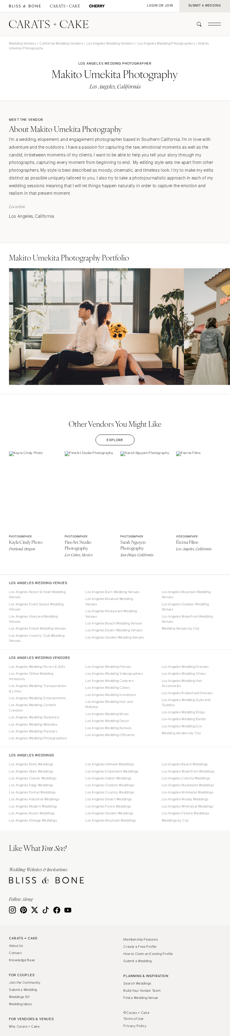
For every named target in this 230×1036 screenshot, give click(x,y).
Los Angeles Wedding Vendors (110, 43)
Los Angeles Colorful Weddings (186, 778)
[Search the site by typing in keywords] (197, 24)
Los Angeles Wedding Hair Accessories (182, 683)
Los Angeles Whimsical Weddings (188, 806)
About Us (16, 945)
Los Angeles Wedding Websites (33, 724)
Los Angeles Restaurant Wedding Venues (111, 613)
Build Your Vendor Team (142, 990)
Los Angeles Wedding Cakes (107, 687)
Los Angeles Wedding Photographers (166, 43)
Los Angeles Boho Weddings (31, 764)
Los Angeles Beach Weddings (185, 764)
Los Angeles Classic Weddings (33, 778)
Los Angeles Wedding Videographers (114, 673)
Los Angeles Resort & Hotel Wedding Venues (37, 594)
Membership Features (140, 939)
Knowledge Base (22, 960)
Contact (15, 953)
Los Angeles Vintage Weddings (33, 820)
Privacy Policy (134, 1026)
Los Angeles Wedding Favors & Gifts (37, 666)
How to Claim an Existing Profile (148, 954)
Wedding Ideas (20, 1004)
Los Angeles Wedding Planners (33, 731)
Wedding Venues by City (181, 628)
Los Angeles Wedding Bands (184, 719)
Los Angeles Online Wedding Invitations (31, 676)
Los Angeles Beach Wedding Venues (113, 623)
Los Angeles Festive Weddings (185, 813)
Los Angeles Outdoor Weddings (109, 785)
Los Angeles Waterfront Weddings (188, 771)
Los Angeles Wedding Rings (183, 712)
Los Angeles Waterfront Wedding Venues (187, 619)
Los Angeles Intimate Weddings (109, 764)
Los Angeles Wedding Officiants (110, 735)
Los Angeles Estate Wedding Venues (37, 628)
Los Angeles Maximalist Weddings (188, 785)
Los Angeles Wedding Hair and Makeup (109, 704)
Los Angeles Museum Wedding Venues (109, 601)
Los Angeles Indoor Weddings (108, 778)
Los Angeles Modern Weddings (33, 806)
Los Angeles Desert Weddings (108, 799)
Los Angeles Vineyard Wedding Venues (33, 619)
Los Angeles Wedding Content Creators (32, 707)
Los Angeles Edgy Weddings (31, 785)
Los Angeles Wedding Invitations (110, 695)
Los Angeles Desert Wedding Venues (114, 630)
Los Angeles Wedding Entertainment (37, 698)
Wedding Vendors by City (181, 733)
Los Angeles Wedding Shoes (184, 673)
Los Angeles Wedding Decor (107, 721)
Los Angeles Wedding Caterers (109, 680)
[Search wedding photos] (97, 6)
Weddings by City (175, 820)
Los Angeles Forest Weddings (108, 806)
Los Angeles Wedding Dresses (185, 666)
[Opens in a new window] (25, 6)
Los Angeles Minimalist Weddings (188, 792)
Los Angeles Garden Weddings (109, 813)
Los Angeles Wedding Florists (108, 666)
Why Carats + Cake (24, 1026)
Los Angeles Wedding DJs (182, 726)
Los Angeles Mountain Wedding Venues (186, 594)
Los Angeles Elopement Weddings (111, 771)
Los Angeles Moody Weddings (185, 799)
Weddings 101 (19, 997)
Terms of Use (133, 1018)
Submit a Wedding (23, 989)
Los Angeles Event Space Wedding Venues (36, 606)
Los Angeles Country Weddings (109, 792)
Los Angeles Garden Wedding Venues (114, 637)
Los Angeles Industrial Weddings (34, 799)
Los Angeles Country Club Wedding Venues (36, 638)
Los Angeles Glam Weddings (31, 771)
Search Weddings (137, 983)
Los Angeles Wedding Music (107, 714)
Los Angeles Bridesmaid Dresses (187, 693)
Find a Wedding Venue (140, 998)
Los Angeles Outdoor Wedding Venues (185, 606)
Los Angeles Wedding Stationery (34, 717)
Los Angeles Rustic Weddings (32, 813)
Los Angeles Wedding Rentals (108, 728)
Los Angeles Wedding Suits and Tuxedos (186, 702)
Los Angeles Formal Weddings (32, 792)
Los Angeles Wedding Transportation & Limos (37, 688)
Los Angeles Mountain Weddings (110, 820)
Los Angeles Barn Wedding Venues (112, 592)
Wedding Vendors (22, 43)
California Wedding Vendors (61, 43)
